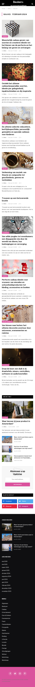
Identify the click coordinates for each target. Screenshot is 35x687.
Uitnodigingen (6, 651)
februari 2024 (6, 585)
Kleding (4, 636)
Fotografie (5, 627)
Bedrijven (5, 606)
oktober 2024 (6, 573)
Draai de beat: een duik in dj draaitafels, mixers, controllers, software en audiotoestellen (16, 371)
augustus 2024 (6, 576)
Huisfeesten (5, 633)
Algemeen (6, 232)
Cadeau (5, 36)
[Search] (32, 4)
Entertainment (7, 321)
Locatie (5, 417)
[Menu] (3, 4)
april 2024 (5, 582)
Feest (3, 621)
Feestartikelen (6, 624)
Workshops (5, 660)
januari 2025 (5, 570)
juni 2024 (5, 579)
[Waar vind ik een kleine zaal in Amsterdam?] (7, 439)
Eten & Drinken (6, 615)
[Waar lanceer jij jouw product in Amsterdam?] (17, 410)
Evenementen (6, 618)
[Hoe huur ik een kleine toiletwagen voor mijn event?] (7, 449)
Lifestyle (4, 639)
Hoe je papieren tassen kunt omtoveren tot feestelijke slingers (23, 457)
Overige (4, 648)
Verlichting (5, 657)
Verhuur (4, 654)
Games (4, 630)
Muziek (5, 168)
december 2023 (6, 588)
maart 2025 (5, 567)
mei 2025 (4, 564)
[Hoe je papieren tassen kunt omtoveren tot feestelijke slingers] (7, 458)
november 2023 (6, 591)
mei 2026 (4, 561)
